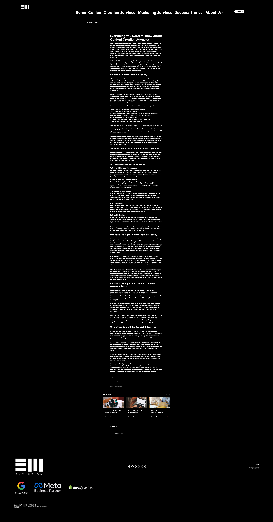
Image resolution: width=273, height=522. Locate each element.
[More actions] (162, 32)
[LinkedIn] (139, 466)
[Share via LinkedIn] (118, 381)
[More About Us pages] (222, 12)
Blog (96, 22)
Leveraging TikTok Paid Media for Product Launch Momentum (113, 411)
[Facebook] (132, 466)
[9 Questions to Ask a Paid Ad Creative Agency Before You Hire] (159, 402)
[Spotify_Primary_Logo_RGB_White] (145, 466)
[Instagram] (129, 466)
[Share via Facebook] (111, 381)
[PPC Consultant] (136, 402)
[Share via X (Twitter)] (114, 381)
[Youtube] (142, 466)
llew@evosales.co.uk (254, 467)
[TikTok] (136, 466)
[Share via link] (121, 381)
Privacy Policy (16, 507)
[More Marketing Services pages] (172, 12)
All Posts (90, 22)
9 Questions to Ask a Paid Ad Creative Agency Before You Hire (159, 411)
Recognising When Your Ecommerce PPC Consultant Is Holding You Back (136, 411)
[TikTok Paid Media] (113, 402)
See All (168, 394)
